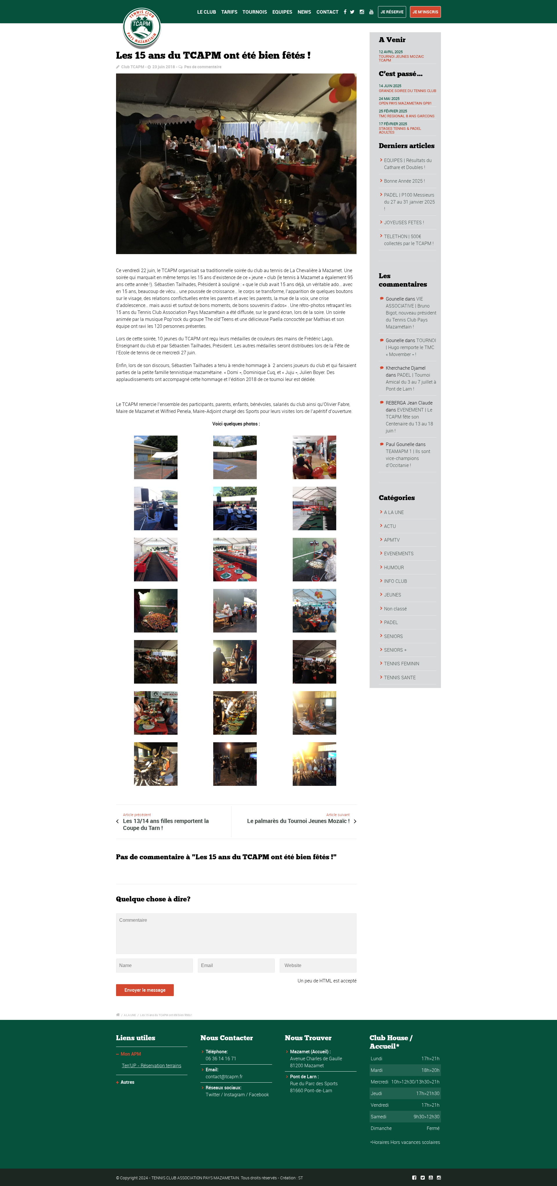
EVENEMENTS (399, 553)
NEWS (304, 11)
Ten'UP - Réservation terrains (151, 1065)
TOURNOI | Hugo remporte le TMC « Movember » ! (411, 347)
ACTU (390, 526)
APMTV (392, 540)
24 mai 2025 (389, 98)
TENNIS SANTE (400, 677)
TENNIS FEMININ (401, 663)
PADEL (391, 622)
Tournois (255, 11)
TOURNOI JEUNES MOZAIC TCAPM (401, 58)
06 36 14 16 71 (221, 1058)
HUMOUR (394, 567)
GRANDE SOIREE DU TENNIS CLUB (407, 91)
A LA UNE (394, 512)
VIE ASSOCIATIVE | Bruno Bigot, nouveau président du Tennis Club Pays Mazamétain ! (411, 313)
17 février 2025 (393, 123)
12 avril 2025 (391, 51)
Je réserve (392, 12)
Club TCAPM (132, 66)
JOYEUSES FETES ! (404, 222)
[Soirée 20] (236, 163)
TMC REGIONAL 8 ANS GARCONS (407, 116)
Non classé (395, 608)
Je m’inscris (425, 12)
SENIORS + (395, 650)
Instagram (234, 1094)
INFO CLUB (395, 581)
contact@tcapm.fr (224, 1076)
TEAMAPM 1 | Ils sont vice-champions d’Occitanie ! (408, 458)
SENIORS (393, 636)
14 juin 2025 (390, 85)
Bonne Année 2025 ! (404, 181)
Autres (127, 1082)
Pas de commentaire (202, 66)
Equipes (282, 11)
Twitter (213, 1094)
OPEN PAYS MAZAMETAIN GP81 (405, 103)
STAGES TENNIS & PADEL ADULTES (400, 130)
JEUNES (392, 595)
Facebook (259, 1094)
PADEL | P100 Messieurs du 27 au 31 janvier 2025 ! (409, 202)
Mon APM (131, 1054)
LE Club (206, 11)
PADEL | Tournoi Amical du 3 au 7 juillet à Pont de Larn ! (411, 382)
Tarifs (229, 11)
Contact (328, 11)
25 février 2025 (393, 111)
